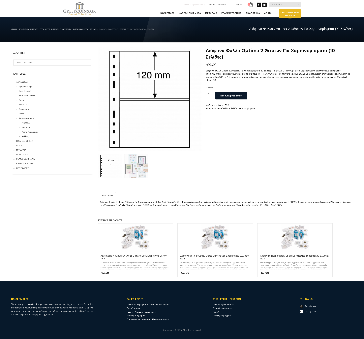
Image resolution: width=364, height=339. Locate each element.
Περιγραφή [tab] (107, 195)
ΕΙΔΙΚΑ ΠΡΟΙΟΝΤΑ (24, 163)
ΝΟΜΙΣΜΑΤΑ (22, 154)
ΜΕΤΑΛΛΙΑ (21, 150)
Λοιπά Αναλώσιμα (30, 132)
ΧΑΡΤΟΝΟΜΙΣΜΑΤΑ (25, 159)
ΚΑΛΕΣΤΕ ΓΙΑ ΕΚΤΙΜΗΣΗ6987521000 (290, 13)
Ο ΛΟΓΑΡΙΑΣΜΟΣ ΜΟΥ (217, 5)
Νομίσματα (24, 109)
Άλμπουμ (26, 122)
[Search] (87, 62)
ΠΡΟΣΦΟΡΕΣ (22, 168)
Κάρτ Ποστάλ (25, 91)
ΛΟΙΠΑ (19, 145)
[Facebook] (259, 5)
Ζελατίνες (26, 127)
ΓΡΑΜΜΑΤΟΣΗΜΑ (24, 141)
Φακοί (21, 113)
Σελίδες (234, 108)
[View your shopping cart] (250, 4)
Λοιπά (21, 100)
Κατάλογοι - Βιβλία (27, 95)
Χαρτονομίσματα (247, 108)
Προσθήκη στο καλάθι (231, 95)
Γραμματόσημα (26, 86)
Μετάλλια (23, 104)
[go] (297, 5)
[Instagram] (264, 5)
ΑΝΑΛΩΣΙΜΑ (223, 108)
